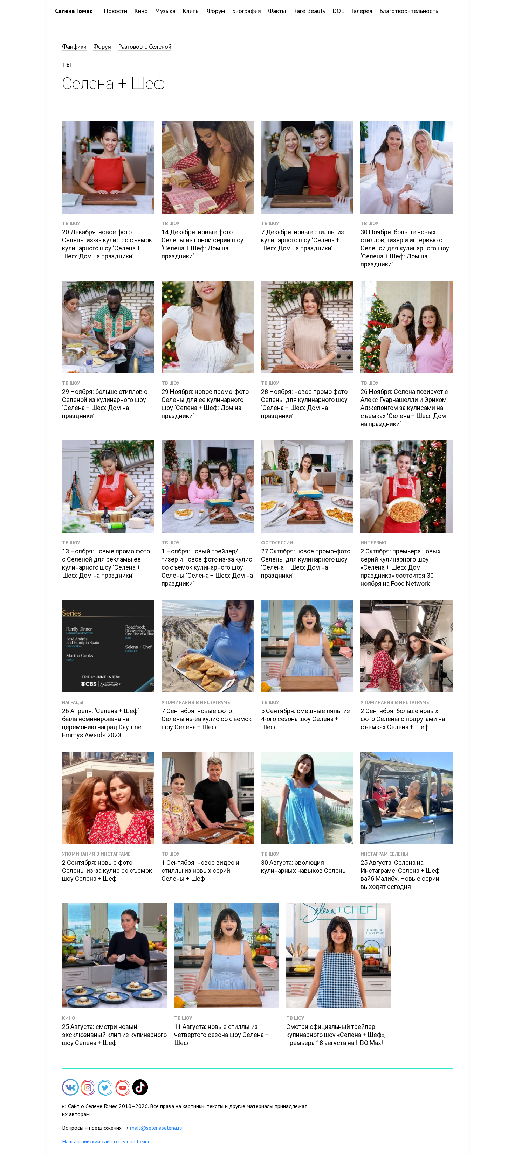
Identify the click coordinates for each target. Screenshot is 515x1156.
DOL (338, 11)
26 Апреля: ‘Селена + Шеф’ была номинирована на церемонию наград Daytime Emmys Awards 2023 (102, 723)
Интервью (373, 542)
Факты (277, 11)
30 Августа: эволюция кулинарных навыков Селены (304, 866)
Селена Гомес (73, 11)
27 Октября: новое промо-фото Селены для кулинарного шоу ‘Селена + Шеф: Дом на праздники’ (305, 563)
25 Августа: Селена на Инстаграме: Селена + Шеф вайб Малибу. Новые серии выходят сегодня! (400, 874)
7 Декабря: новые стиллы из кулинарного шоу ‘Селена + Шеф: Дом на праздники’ (302, 240)
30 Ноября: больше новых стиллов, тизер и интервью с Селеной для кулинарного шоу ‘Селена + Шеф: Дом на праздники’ (404, 248)
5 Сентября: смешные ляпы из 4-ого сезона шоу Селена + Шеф (305, 719)
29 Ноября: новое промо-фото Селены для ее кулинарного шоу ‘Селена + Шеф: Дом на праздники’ (205, 403)
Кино (141, 11)
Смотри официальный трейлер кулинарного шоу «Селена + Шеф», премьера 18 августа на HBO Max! (335, 1034)
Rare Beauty (309, 11)
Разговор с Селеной (144, 46)
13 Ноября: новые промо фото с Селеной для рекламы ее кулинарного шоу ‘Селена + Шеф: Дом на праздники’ (106, 563)
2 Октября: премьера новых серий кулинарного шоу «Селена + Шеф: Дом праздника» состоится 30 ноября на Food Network (400, 567)
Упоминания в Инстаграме (196, 702)
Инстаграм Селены (384, 854)
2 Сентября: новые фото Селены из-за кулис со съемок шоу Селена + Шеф (107, 870)
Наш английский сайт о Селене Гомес (106, 1141)
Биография (246, 11)
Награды (72, 702)
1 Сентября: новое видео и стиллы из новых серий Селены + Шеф (200, 870)
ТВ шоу (71, 223)
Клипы (191, 11)
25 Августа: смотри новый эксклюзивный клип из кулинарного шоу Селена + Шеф (114, 1034)
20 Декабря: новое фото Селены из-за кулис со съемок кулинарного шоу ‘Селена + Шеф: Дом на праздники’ (107, 244)
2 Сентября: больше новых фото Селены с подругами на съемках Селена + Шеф (402, 719)
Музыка (165, 11)
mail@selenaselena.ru (156, 1127)
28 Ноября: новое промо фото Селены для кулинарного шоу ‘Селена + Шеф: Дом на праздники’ (304, 403)
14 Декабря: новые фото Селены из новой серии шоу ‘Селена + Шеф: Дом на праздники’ (202, 244)
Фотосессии (277, 542)
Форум (216, 11)
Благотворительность (408, 11)
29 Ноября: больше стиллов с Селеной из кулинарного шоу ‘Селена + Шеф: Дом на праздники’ (104, 403)
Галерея (361, 11)
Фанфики (74, 46)
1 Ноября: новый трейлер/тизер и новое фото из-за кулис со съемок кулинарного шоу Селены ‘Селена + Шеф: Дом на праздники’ (207, 567)
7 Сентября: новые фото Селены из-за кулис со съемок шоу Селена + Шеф (207, 719)
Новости (115, 11)
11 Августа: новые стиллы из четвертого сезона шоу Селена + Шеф (221, 1034)
